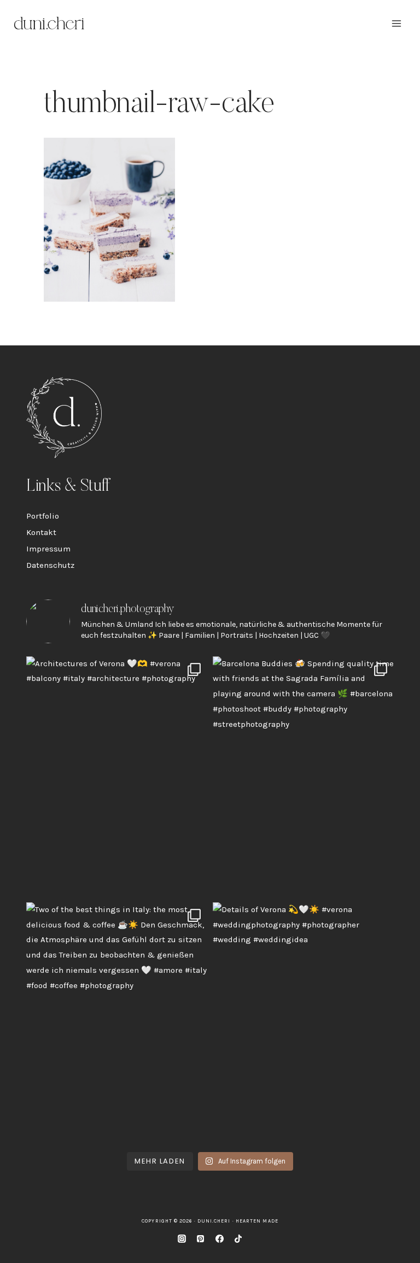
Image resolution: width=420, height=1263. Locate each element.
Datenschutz (50, 565)
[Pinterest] (200, 1238)
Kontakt (41, 532)
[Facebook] (219, 1238)
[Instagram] (181, 1238)
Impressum (48, 549)
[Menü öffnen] (396, 23)
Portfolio (42, 516)
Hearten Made (257, 1221)
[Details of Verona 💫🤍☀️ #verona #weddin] (303, 1022)
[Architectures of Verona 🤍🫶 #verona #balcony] (116, 776)
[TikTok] (238, 1238)
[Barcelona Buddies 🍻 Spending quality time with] (303, 776)
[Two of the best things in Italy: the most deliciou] (116, 1022)
